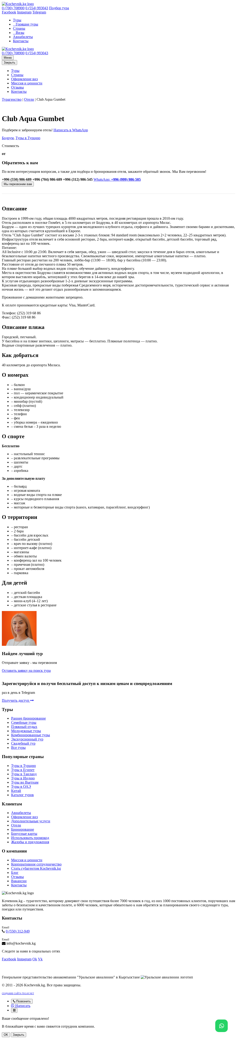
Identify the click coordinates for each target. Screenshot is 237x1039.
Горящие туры (27, 24)
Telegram (39, 12)
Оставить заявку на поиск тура (26, 670)
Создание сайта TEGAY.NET (18, 993)
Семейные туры (23, 722)
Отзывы (17, 87)
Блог (15, 873)
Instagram (24, 12)
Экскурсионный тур (27, 739)
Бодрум (8, 138)
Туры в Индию (23, 778)
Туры (17, 20)
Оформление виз (24, 79)
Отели (29, 99)
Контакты (20, 41)
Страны (19, 28)
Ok (34, 959)
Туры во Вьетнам (24, 782)
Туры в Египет (22, 770)
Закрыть (9, 62)
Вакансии (19, 881)
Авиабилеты (23, 37)
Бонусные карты (24, 834)
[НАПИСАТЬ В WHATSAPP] (221, 1026)
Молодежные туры (26, 731)
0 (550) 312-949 (18, 931)
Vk (40, 959)
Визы (20, 33)
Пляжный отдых (24, 727)
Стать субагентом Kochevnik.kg (36, 868)
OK (6, 1034)
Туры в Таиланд (24, 774)
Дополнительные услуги (30, 821)
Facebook (9, 12)
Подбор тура (59, 8)
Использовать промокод (30, 838)
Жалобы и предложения (30, 842)
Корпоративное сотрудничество (36, 864)
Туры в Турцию (28, 138)
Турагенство (12, 99)
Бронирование (22, 829)
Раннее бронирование (28, 718)
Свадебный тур (23, 743)
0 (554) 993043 (36, 8)
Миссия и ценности (26, 83)
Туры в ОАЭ (21, 786)
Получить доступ (16, 700)
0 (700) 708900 (13, 8)
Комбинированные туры (30, 735)
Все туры (18, 747)
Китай (16, 791)
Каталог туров (22, 795)
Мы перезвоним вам (18, 184)
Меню (8, 57)
